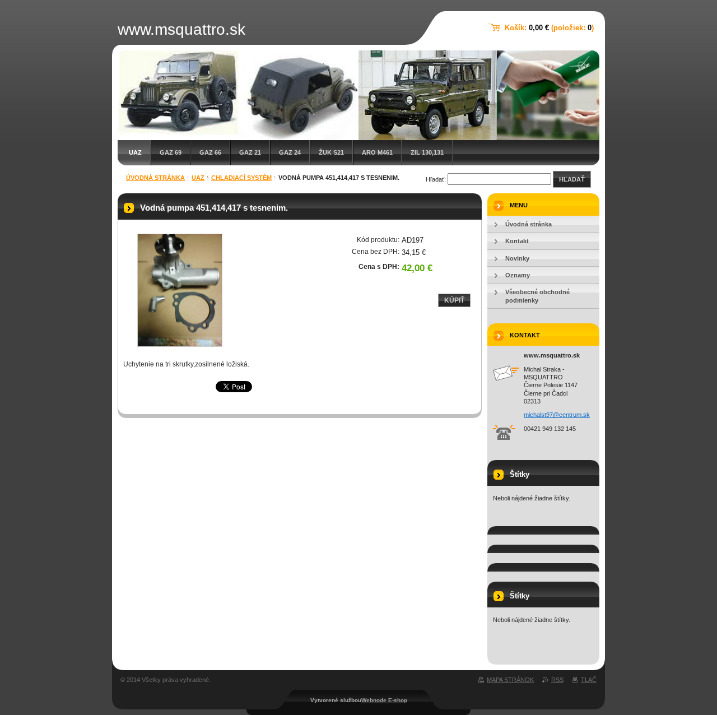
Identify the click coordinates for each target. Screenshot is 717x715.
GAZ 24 (290, 152)
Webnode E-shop (384, 700)
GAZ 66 (210, 152)
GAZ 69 (170, 152)
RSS (557, 679)
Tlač (589, 679)
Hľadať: (436, 179)
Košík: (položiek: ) (549, 28)
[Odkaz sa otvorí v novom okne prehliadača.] (179, 290)
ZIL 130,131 (427, 152)
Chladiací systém (241, 177)
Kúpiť (454, 300)
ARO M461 (377, 152)
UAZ (135, 152)
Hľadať (572, 179)
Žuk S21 (331, 152)
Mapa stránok (510, 679)
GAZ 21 (250, 152)
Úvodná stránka (155, 177)
